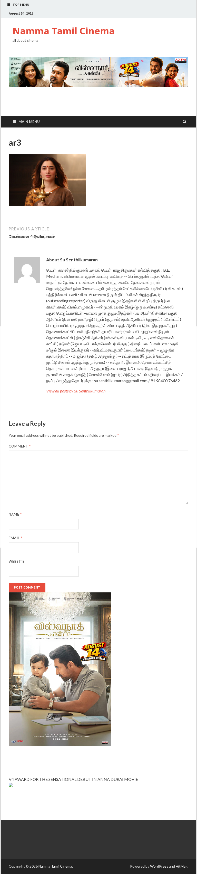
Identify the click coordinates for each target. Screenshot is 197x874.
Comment (20, 446)
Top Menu (21, 4)
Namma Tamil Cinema (64, 31)
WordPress (159, 866)
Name (15, 514)
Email (15, 538)
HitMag (182, 866)
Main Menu (29, 121)
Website (17, 561)
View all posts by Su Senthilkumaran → (78, 390)
